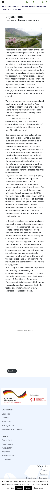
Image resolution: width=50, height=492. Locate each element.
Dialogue (6, 414)
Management (8, 425)
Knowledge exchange (12, 429)
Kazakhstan (7, 444)
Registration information (37, 478)
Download (12, 371)
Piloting (5, 417)
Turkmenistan (8, 455)
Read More (38, 488)
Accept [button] (19, 488)
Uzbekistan (7, 459)
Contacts (44, 474)
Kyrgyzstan (7, 448)
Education (6, 421)
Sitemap (44, 470)
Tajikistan (6, 451)
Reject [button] (28, 488)
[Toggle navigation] (2, 2)
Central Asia (7, 440)
